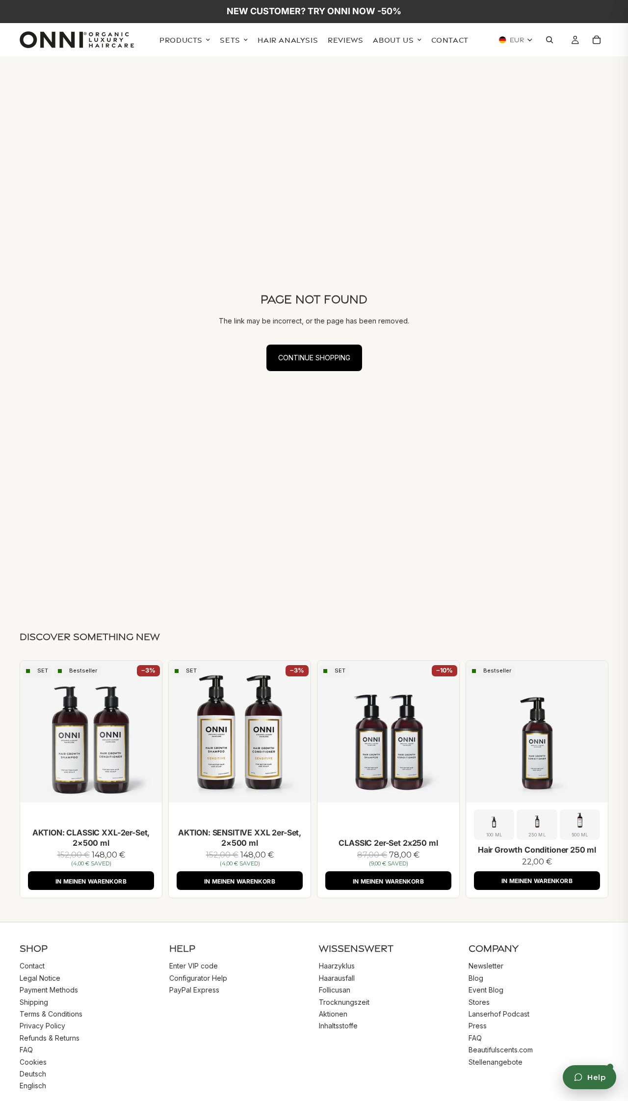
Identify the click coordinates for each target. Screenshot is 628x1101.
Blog (476, 978)
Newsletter (486, 966)
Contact (32, 966)
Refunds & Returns (49, 1038)
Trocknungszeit (344, 1002)
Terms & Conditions (51, 1014)
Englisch (33, 1086)
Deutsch (33, 1074)
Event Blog (486, 990)
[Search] (552, 40)
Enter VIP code (193, 966)
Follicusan (334, 990)
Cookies (33, 1062)
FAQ (26, 1050)
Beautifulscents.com (501, 1050)
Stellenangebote (496, 1062)
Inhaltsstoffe (338, 1026)
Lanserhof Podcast (499, 1014)
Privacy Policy (42, 1026)
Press (478, 1026)
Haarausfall (337, 978)
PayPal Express (194, 990)
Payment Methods (49, 990)
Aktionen (333, 1014)
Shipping (34, 1002)
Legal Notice (40, 978)
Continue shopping (314, 357)
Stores (479, 1002)
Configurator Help (198, 978)
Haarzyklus (337, 966)
